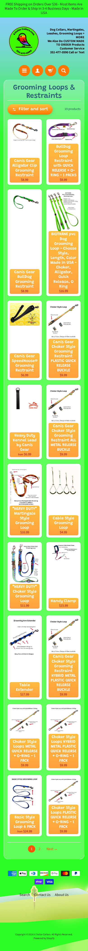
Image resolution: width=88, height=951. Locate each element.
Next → (52, 848)
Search (24, 894)
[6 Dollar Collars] (24, 41)
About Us (62, 894)
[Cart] (50, 70)
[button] (30, 109)
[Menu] (24, 70)
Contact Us (42, 894)
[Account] (37, 70)
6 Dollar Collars (42, 934)
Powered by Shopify (44, 938)
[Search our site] (63, 70)
